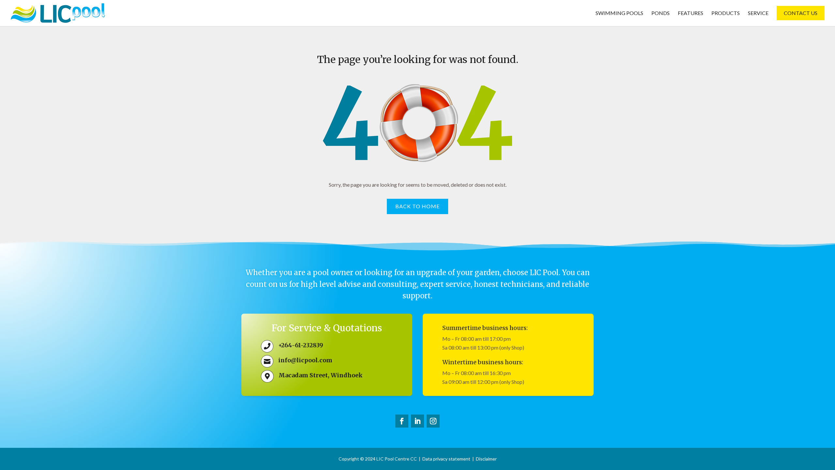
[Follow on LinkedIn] (417, 421)
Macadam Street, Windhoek (321, 375)
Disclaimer (486, 459)
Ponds (660, 13)
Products (725, 13)
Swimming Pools (619, 13)
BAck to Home (417, 206)
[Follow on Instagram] (433, 421)
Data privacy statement (446, 459)
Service (758, 13)
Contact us (800, 13)
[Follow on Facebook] (401, 421)
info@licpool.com (305, 360)
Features (690, 13)
